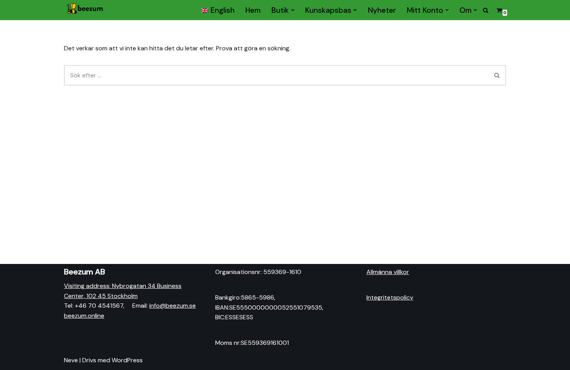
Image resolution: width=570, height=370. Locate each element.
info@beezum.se (172, 305)
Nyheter (382, 10)
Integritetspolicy (389, 297)
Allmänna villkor (387, 272)
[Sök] (486, 10)
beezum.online (84, 316)
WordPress (127, 360)
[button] (293, 10)
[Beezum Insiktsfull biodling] (85, 10)
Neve (71, 360)
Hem (253, 10)
